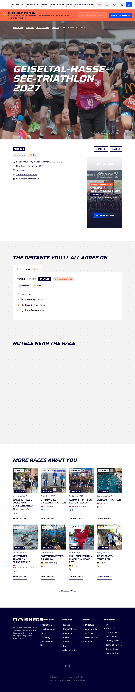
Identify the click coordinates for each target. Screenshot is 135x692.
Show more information (27, 179)
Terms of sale (112, 649)
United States (69, 629)
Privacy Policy (113, 641)
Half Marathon (49, 629)
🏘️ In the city (91, 629)
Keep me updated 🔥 (120, 15)
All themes (90, 642)
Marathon (47, 625)
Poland (66, 637)
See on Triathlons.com (26, 175)
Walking (46, 637)
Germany (30, 28)
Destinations (32, 5)
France (66, 625)
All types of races (46, 643)
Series (69, 5)
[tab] (27, 269)
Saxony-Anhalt (42, 28)
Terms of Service (114, 645)
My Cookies (111, 636)
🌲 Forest (89, 633)
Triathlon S (21, 170)
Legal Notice (112, 653)
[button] (27, 269)
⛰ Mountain (91, 637)
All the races (17, 5)
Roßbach (55, 28)
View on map (57, 162)
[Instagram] (67, 666)
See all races (68, 590)
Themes (44, 5)
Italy (65, 646)
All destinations (70, 650)
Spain (66, 642)
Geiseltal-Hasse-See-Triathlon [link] (74, 28)
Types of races (57, 5)
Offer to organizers (84, 5)
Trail (44, 633)
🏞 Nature (89, 625)
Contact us (111, 632)
